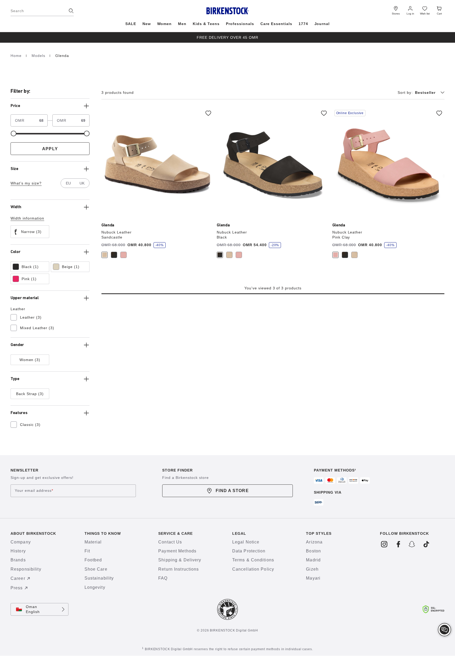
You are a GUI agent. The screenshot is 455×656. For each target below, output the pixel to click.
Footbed (93, 560)
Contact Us (170, 542)
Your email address (34, 490)
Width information (27, 218)
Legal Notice (245, 542)
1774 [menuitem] (303, 24)
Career (18, 578)
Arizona (314, 542)
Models (39, 56)
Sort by (405, 92)
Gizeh (312, 569)
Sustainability (99, 578)
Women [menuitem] (164, 24)
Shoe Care (96, 569)
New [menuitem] (146, 24)
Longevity (95, 587)
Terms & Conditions (253, 560)
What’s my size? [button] (26, 183)
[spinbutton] (38, 120)
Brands (18, 560)
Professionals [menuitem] (240, 24)
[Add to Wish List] (208, 113)
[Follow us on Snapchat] (412, 544)
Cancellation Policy (253, 569)
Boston (313, 551)
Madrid (313, 560)
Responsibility (26, 569)
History (18, 551)
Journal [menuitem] (322, 24)
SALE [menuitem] (130, 24)
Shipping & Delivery (179, 560)
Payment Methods (177, 551)
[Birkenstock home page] (227, 10)
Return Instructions (178, 569)
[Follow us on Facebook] (398, 544)
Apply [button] (50, 149)
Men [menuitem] (182, 24)
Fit (87, 551)
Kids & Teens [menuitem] (206, 24)
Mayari (313, 578)
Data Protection (249, 551)
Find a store (232, 490)
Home (17, 56)
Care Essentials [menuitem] (276, 24)
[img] (444, 629)
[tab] (104, 255)
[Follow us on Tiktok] (426, 544)
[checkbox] (30, 231)
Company (21, 542)
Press (17, 588)
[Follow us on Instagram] (384, 544)
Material (93, 542)
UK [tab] (82, 183)
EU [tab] (68, 183)
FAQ (162, 578)
